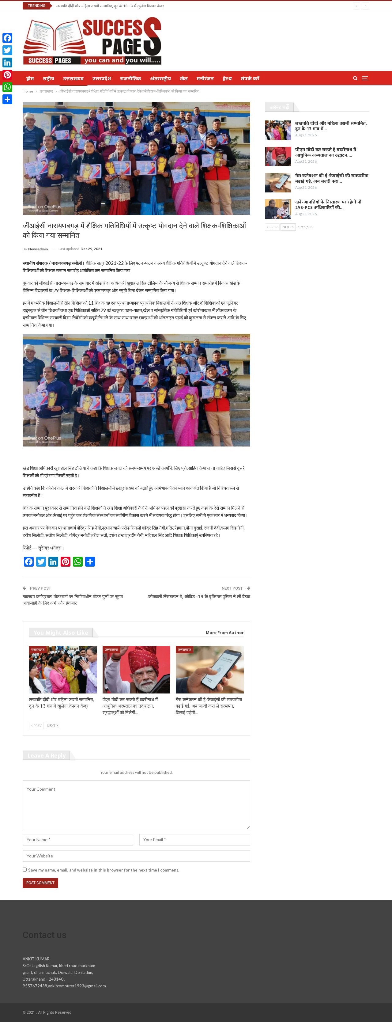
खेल (184, 78)
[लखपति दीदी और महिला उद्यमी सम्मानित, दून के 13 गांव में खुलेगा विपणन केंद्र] (63, 669)
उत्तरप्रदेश (101, 78)
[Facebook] (7, 38)
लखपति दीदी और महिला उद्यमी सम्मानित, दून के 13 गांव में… (331, 125)
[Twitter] (7, 50)
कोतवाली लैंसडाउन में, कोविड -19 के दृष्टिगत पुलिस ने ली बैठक (199, 596)
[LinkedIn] (7, 62)
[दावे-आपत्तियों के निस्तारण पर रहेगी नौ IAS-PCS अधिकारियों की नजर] (278, 209)
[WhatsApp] (7, 87)
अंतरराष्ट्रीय (160, 78)
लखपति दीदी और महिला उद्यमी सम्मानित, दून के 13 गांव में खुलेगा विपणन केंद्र (110, 6)
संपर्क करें (250, 78)
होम (30, 78)
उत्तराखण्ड (73, 78)
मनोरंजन (205, 78)
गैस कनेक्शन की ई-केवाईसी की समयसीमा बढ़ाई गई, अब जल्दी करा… (331, 178)
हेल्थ (227, 78)
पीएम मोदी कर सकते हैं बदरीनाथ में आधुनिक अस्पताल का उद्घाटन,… (325, 152)
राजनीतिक (130, 78)
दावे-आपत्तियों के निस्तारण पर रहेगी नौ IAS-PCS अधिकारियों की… (328, 204)
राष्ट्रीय (48, 78)
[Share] (7, 99)
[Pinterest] (7, 75)
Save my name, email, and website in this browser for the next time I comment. (103, 870)
